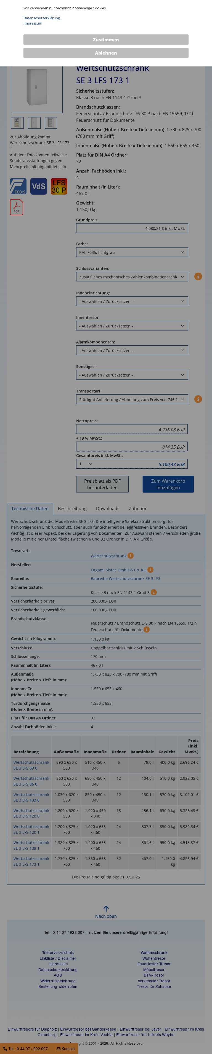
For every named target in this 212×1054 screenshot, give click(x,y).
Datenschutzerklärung (41, 17)
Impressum (32, 23)
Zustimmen (106, 40)
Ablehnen (106, 53)
